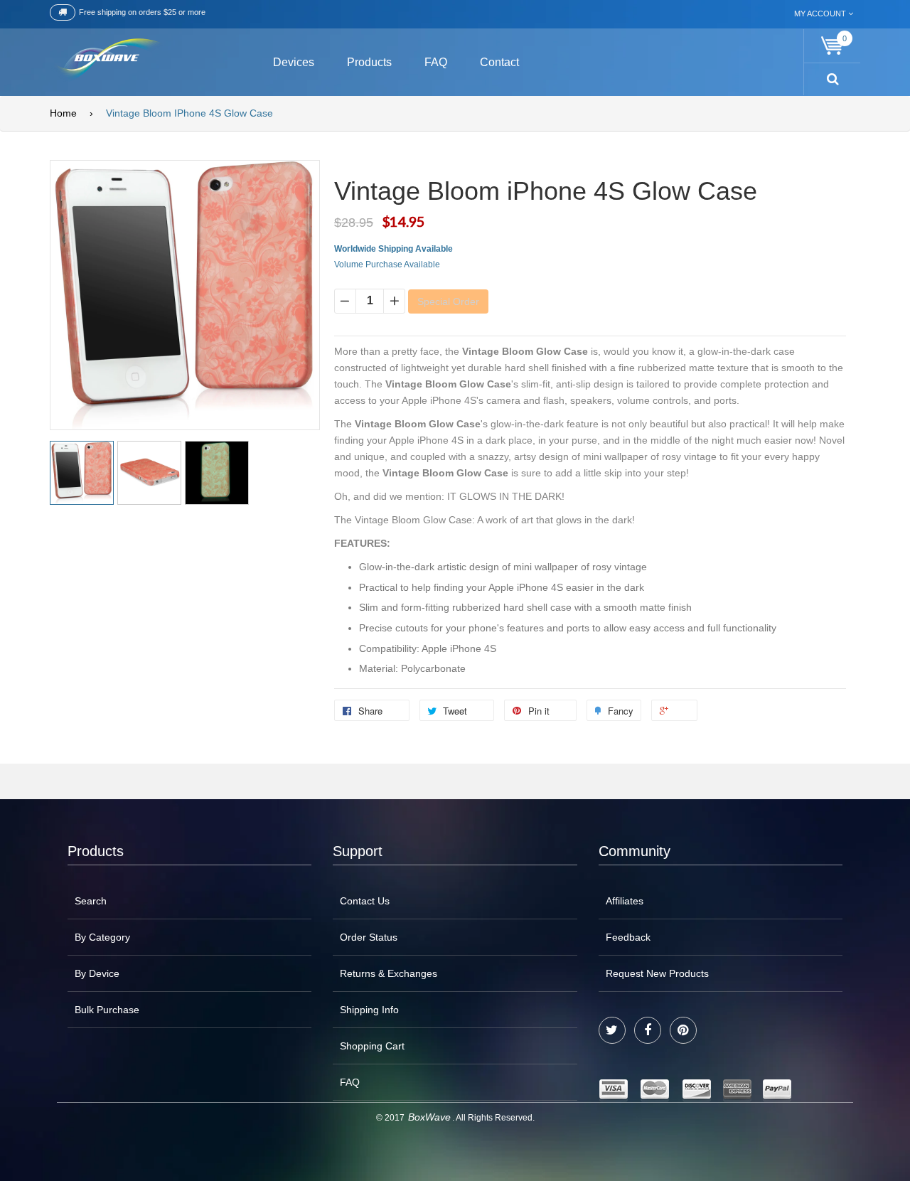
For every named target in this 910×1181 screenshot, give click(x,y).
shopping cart (372, 1046)
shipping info (369, 1009)
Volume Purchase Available (387, 264)
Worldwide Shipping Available (393, 249)
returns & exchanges (388, 973)
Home (63, 113)
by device (97, 973)
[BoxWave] (106, 60)
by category (102, 937)
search (91, 901)
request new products (657, 973)
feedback (628, 937)
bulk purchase (107, 1009)
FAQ (350, 1082)
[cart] (832, 46)
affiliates (624, 901)
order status (368, 937)
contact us (365, 901)
